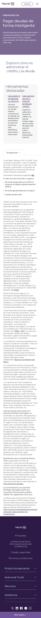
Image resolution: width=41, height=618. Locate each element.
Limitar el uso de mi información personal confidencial (21, 544)
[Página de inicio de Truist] (8, 4)
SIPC (23, 331)
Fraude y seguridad (20, 552)
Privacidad (20, 535)
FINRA (16, 290)
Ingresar (28, 4)
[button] (20, 568)
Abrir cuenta (19, 615)
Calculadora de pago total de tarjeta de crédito (28, 101)
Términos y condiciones (20, 558)
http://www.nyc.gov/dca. (13, 484)
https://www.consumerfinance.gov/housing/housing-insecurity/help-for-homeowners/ (20, 511)
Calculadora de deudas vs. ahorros (14, 98)
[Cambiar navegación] (37, 4)
